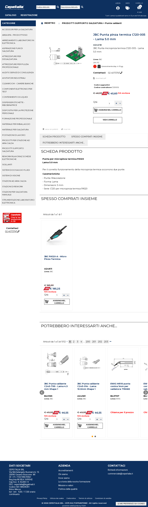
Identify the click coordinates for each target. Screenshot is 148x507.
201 (94, 341)
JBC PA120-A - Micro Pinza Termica (55, 258)
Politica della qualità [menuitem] (67, 489)
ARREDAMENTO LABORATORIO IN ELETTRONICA (18, 41)
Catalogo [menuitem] (10, 15)
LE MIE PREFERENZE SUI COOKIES (131, 504)
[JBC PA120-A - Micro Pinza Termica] (57, 235)
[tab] (18, 29)
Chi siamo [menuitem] (63, 474)
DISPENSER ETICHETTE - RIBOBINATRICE (13, 103)
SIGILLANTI (7, 164)
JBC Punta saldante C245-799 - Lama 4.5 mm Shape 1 (56, 386)
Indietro (49, 23)
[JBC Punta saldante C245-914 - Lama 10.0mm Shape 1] (90, 363)
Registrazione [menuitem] (29, 15)
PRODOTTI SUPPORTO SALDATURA (13, 149)
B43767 (114, 396)
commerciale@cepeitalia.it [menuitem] (120, 474)
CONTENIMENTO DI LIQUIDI (15, 97)
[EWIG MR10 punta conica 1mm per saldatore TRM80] (123, 363)
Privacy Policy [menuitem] (42, 498)
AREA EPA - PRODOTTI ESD (14, 35)
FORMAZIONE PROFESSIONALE (17, 118)
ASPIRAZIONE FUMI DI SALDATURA (12, 49)
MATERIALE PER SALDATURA (15, 129)
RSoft (84, 506)
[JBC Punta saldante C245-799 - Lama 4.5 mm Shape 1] (57, 363)
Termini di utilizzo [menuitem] (85, 498)
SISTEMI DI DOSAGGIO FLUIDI (16, 170)
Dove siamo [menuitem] (64, 478)
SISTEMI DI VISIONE (11, 175)
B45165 (48, 396)
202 (100, 341)
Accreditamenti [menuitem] (65, 470)
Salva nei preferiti (51, 129)
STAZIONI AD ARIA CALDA (14, 181)
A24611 (48, 268)
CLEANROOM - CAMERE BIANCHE (18, 83)
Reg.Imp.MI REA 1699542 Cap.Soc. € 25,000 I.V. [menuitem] (21, 480)
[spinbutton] (111, 103)
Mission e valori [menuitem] (65, 485)
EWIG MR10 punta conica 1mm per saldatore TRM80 (120, 386)
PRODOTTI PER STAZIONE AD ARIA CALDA (16, 141)
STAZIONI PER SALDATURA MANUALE (14, 193)
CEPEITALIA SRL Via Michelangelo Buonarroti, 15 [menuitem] (24, 470)
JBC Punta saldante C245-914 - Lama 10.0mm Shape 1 (88, 386)
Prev (42, 392)
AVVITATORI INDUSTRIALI (13, 78)
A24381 (81, 396)
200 (88, 341)
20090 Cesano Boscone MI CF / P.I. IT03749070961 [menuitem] (22, 475)
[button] (116, 103)
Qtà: (95, 102)
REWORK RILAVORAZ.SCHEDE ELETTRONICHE (16, 157)
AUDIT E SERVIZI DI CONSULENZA (18, 72)
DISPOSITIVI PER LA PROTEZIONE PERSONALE (17, 111)
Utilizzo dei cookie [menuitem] (57, 498)
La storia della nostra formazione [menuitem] (74, 481)
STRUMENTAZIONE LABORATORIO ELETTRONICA (18, 201)
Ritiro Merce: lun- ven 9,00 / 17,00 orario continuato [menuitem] (22, 492)
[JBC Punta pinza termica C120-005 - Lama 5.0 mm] (67, 32)
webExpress (74, 506)
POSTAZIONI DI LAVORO (13, 135)
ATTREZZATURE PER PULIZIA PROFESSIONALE (15, 65)
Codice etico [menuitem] (71, 498)
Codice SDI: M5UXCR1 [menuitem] (19, 487)
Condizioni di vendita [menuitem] (103, 498)
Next (145, 392)
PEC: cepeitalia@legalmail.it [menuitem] (22, 484)
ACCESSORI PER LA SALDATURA (17, 29)
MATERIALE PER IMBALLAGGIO (16, 124)
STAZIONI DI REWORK (12, 186)
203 (106, 341)
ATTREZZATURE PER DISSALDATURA (11, 57)
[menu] (21, 13)
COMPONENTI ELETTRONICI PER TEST (17, 90)
